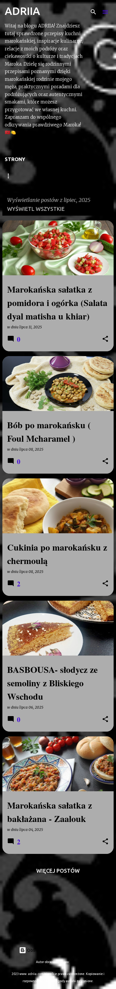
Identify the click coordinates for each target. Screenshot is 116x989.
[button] (105, 339)
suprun (75, 962)
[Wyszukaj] (93, 12)
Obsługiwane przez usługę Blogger (61, 950)
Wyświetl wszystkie (36, 209)
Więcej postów (58, 871)
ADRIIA (22, 11)
